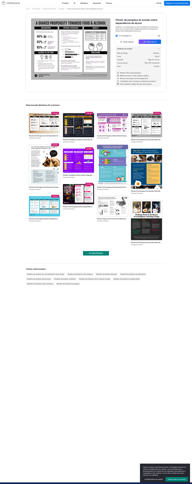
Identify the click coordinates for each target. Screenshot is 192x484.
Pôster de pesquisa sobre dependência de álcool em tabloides (78, 206)
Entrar (159, 3)
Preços (109, 3)
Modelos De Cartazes (49, 9)
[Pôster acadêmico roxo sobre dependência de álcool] (78, 161)
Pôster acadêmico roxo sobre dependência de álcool (78, 175)
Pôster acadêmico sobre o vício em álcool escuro (78, 139)
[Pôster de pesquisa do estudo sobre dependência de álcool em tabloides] (44, 123)
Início (27, 9)
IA (75, 3)
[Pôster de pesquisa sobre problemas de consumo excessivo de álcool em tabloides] (44, 206)
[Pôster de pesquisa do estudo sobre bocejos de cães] (146, 220)
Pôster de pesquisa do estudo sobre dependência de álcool (146, 139)
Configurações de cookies (153, 479)
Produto (65, 3)
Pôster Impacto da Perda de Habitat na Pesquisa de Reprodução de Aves (112, 219)
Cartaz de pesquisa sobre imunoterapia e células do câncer (112, 136)
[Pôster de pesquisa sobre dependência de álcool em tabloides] (78, 194)
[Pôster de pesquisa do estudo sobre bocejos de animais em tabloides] (146, 169)
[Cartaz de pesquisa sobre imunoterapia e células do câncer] (112, 123)
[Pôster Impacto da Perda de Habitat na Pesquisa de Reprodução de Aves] (112, 206)
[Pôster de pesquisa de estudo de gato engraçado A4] (44, 165)
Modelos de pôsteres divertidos (65, 279)
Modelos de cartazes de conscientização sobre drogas (45, 274)
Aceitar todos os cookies (176, 479)
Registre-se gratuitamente (177, 3)
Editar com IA (151, 42)
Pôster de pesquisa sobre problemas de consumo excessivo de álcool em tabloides (44, 219)
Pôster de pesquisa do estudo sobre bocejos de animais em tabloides (146, 191)
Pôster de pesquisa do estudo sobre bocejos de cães (146, 242)
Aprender (97, 3)
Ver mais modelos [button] (96, 253)
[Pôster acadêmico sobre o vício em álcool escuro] (78, 125)
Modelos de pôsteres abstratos (106, 274)
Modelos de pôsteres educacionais (39, 279)
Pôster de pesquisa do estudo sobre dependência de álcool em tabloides (44, 136)
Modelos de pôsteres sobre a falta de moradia (94, 279)
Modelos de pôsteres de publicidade (133, 274)
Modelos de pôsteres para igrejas (68, 284)
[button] (127, 42)
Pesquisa (61, 9)
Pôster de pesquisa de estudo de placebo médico (112, 187)
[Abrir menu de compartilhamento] (159, 36)
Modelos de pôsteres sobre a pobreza (40, 284)
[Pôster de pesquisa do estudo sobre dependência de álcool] (146, 125)
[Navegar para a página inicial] (11, 3)
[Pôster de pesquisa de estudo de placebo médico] (112, 165)
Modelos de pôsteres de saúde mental (126, 279)
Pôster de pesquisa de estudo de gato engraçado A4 (44, 187)
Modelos (84, 3)
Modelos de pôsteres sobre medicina (80, 274)
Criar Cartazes (36, 9)
